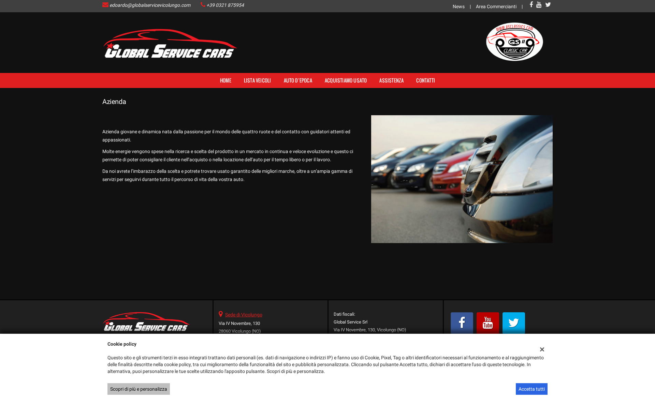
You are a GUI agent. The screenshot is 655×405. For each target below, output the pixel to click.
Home (225, 80)
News (459, 6)
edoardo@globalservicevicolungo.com (150, 5)
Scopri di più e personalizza (138, 389)
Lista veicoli (257, 80)
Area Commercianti (496, 6)
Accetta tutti (532, 389)
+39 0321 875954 (225, 5)
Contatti (425, 80)
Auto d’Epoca (298, 80)
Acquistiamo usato (346, 80)
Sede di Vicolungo (243, 314)
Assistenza (391, 80)
